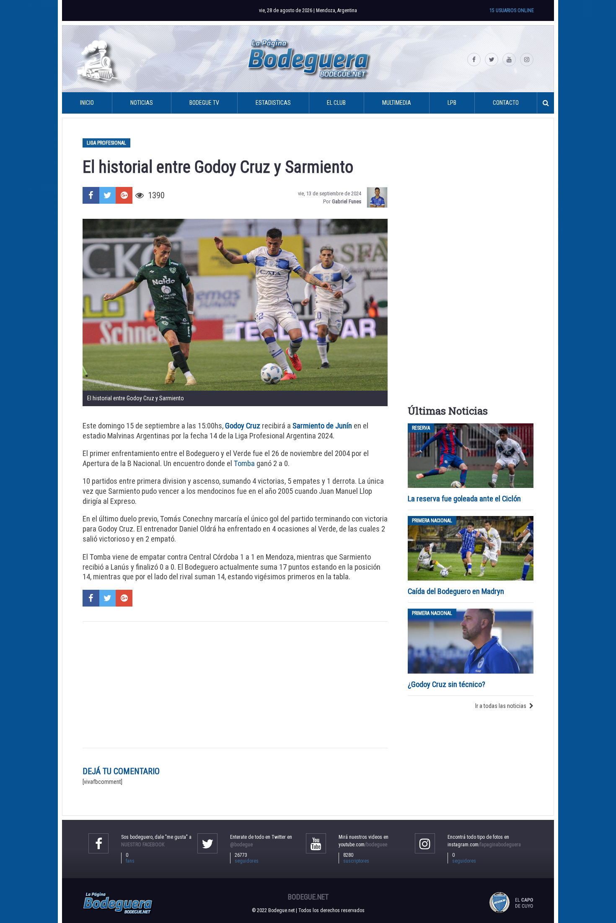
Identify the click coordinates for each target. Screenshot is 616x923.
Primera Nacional (432, 521)
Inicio (87, 102)
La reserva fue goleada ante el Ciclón (464, 498)
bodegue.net (308, 897)
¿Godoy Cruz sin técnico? (447, 684)
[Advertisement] (235, 684)
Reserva (421, 428)
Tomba (244, 463)
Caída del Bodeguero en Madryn (456, 591)
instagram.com (484, 845)
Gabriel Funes (346, 201)
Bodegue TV (204, 102)
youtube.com (363, 845)
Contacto (506, 102)
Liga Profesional (106, 143)
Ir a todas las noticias (500, 706)
